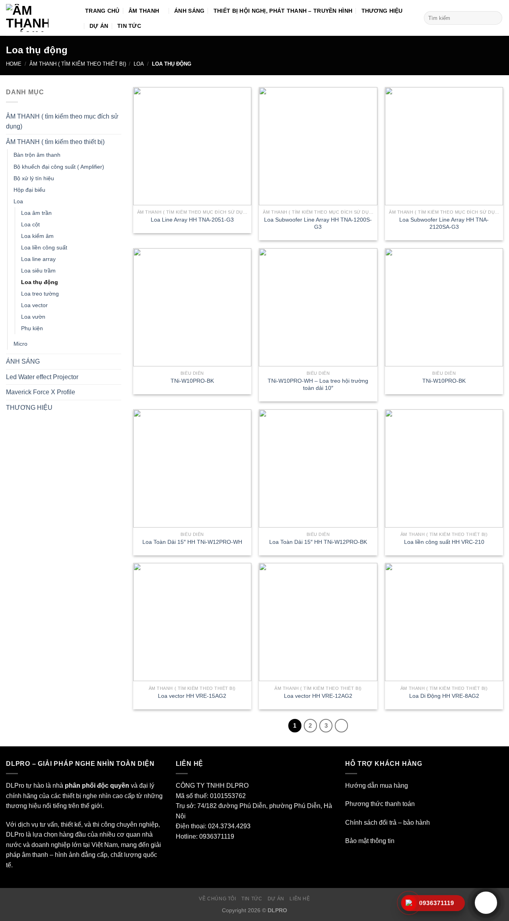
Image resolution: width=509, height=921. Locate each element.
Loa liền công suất (44, 247)
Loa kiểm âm (37, 236)
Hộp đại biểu (29, 190)
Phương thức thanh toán (380, 803)
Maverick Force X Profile (40, 392)
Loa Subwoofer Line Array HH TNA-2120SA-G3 (444, 223)
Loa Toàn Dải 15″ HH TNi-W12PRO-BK (318, 542)
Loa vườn (33, 316)
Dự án (276, 899)
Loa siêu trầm (38, 270)
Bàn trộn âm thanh (37, 155)
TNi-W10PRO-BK (192, 381)
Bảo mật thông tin (369, 840)
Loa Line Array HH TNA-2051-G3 (192, 219)
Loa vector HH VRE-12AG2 (318, 696)
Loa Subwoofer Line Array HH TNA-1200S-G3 (318, 223)
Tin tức (251, 899)
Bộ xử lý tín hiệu (34, 178)
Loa (139, 64)
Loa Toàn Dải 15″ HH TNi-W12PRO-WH (192, 542)
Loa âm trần (36, 213)
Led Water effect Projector (42, 377)
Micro (20, 344)
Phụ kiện (32, 328)
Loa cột (30, 224)
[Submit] (494, 18)
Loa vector (34, 305)
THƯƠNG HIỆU (29, 407)
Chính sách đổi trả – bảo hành (387, 822)
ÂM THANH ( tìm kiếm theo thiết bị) (77, 64)
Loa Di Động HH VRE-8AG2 (444, 696)
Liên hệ (299, 899)
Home (13, 64)
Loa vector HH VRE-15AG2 (192, 696)
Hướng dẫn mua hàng (376, 785)
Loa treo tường (40, 293)
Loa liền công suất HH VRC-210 (444, 542)
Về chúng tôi (217, 899)
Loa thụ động (39, 282)
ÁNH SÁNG (23, 361)
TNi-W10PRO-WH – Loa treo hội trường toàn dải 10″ (318, 384)
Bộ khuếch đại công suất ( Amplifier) (59, 167)
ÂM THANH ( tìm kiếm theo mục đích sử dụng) (62, 121)
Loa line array (38, 259)
